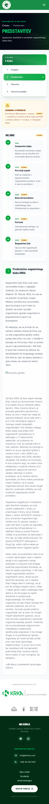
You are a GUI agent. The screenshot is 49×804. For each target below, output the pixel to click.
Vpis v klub (24, 772)
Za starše (24, 776)
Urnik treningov (24, 780)
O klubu (6, 25)
